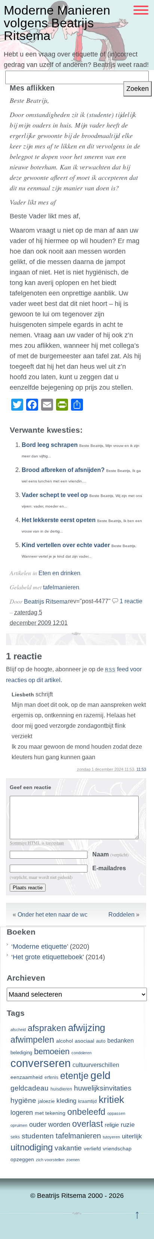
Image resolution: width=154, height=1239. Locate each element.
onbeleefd (86, 1112)
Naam (110, 854)
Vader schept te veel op (55, 495)
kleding (66, 1100)
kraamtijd (87, 1101)
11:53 (141, 769)
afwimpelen (32, 1040)
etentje (74, 1075)
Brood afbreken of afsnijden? (63, 470)
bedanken (120, 1040)
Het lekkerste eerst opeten (59, 520)
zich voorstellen (50, 1159)
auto (100, 1041)
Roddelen (121, 914)
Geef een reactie (30, 787)
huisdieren (61, 1089)
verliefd (92, 1148)
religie (112, 1125)
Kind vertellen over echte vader (66, 545)
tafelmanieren (61, 587)
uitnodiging (31, 1147)
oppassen (116, 1113)
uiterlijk (132, 1136)
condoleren (81, 1053)
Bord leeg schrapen (50, 445)
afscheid (18, 1029)
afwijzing (86, 1027)
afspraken (47, 1028)
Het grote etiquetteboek (48, 957)
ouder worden (49, 1124)
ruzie (128, 1124)
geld (100, 1075)
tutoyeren (111, 1137)
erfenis (51, 1077)
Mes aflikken (32, 88)
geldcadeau (29, 1088)
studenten (38, 1136)
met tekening (50, 1113)
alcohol (64, 1041)
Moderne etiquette (40, 946)
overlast (87, 1124)
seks (15, 1137)
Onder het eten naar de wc (52, 914)
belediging (21, 1052)
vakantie (68, 1148)
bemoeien (52, 1051)
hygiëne (23, 1100)
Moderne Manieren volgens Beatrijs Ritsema (57, 23)
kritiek (111, 1099)
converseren (40, 1063)
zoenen (73, 1159)
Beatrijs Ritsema (46, 601)
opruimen (18, 1125)
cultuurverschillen (96, 1065)
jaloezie (46, 1101)
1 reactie (131, 601)
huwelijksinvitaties (103, 1088)
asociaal (84, 1041)
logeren (21, 1112)
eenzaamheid (26, 1077)
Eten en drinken (59, 573)
